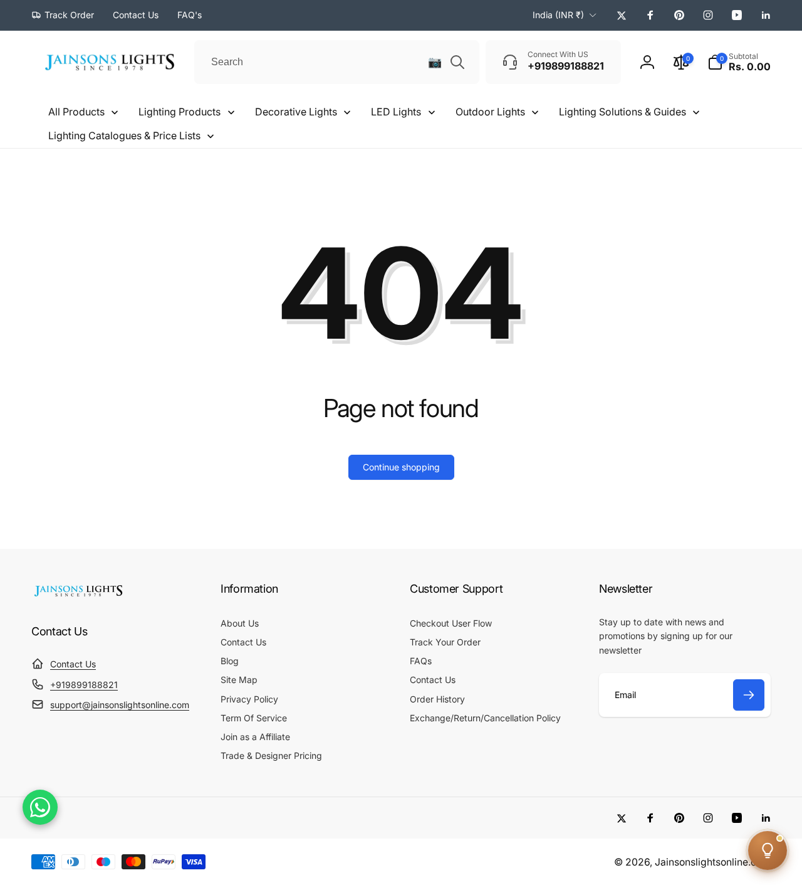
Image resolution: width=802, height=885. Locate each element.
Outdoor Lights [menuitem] (490, 111)
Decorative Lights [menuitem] (296, 111)
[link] (62, 15)
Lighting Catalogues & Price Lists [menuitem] (124, 135)
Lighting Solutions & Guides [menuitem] (622, 111)
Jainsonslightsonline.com (713, 862)
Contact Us (73, 664)
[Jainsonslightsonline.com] (78, 596)
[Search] (457, 62)
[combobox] (336, 62)
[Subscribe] (748, 695)
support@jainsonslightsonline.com (119, 704)
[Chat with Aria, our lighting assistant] (767, 850)
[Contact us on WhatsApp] (40, 807)
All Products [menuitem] (76, 111)
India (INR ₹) (558, 14)
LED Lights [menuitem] (396, 111)
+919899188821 (84, 684)
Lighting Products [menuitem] (179, 111)
